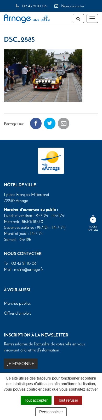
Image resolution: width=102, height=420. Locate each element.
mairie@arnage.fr (28, 269)
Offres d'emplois (17, 313)
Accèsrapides (93, 228)
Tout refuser (68, 400)
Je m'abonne (20, 363)
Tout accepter (36, 400)
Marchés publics (17, 303)
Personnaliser (51, 411)
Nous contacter (72, 6)
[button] (43, 75)
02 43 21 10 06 (33, 6)
